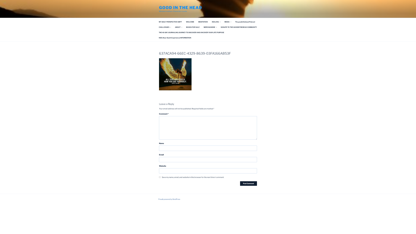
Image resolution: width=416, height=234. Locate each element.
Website (162, 166)
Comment (164, 114)
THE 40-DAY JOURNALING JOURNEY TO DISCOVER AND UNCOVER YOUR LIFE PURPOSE (191, 32)
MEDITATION (203, 22)
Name (161, 143)
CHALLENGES (164, 27)
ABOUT (177, 27)
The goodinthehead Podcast (245, 22)
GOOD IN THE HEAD (180, 7)
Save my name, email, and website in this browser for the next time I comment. (193, 177)
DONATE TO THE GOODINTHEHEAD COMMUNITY (239, 27)
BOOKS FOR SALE (193, 27)
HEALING (215, 22)
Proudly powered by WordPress (169, 199)
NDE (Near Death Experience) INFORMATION (175, 38)
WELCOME (190, 22)
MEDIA (227, 22)
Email (161, 155)
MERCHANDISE (209, 27)
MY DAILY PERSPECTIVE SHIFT (170, 22)
